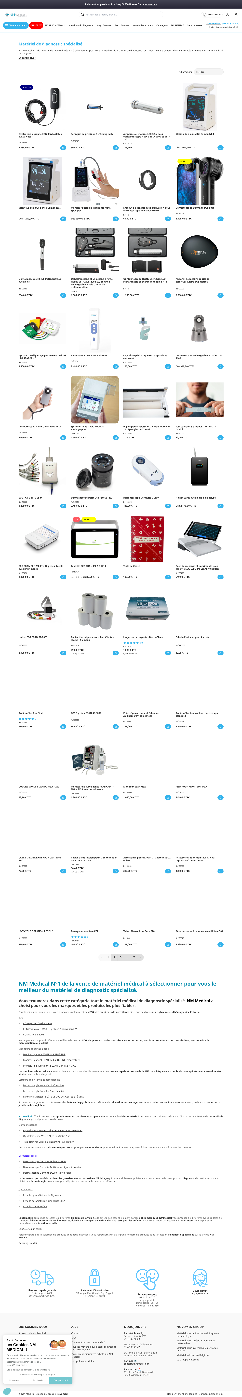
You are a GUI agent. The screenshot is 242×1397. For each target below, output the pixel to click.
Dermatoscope (27, 1155)
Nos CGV (171, 1393)
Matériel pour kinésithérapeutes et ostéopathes (196, 1342)
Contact (75, 1333)
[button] (7, 1391)
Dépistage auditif (28, 1243)
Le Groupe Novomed (188, 1359)
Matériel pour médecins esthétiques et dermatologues (198, 1335)
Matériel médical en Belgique (193, 1355)
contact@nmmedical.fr (136, 1363)
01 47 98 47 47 (132, 1347)
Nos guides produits (82, 1361)
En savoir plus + (27, 57)
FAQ (73, 1337)
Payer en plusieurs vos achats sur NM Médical (92, 1355)
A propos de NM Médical (32, 1333)
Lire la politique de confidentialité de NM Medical (28, 1370)
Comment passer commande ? (88, 1342)
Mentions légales (187, 1393)
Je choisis (38, 1380)
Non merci (14, 1380)
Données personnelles (211, 1393)
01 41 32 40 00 (132, 1338)
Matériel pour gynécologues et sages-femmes (197, 1349)
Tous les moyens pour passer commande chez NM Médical (93, 1348)
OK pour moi (61, 1380)
